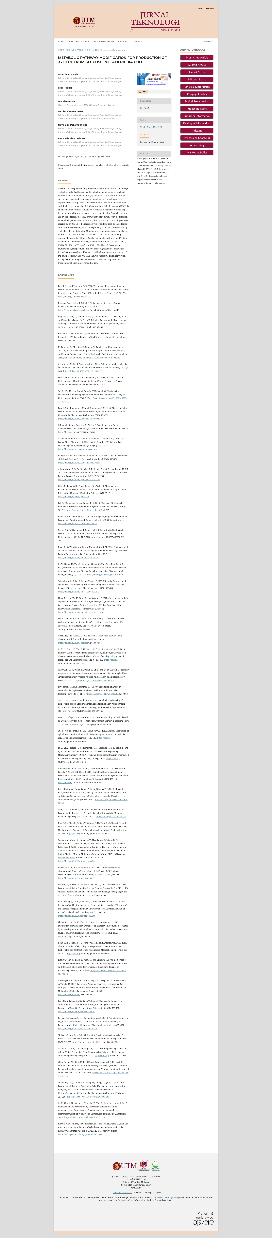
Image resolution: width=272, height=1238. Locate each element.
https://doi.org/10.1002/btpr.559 (111, 816)
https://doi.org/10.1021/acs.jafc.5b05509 (76, 915)
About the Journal (79, 41)
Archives (123, 41)
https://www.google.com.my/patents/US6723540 (80, 1134)
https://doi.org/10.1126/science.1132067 (76, 1011)
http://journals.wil (66, 857)
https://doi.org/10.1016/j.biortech (73, 642)
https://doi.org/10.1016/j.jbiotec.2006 (103, 694)
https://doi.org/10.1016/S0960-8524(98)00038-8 (80, 418)
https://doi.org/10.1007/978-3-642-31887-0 (77, 523)
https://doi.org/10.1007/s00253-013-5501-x (94, 680)
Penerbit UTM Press (122, 1192)
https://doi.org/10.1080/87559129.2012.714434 (79, 462)
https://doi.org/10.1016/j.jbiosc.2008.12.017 (78, 591)
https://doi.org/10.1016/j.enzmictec (74, 612)
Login (199, 8)
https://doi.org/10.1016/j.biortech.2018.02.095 (88, 1096)
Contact (137, 41)
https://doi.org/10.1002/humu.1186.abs (76, 861)
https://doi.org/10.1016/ (80, 724)
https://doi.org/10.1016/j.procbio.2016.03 (86, 510)
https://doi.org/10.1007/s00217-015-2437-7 (82, 371)
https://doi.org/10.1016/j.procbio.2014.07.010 (79, 479)
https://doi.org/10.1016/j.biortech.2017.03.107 (85, 1117)
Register (210, 8)
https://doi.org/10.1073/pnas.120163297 (76, 878)
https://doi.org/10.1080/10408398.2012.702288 (97, 357)
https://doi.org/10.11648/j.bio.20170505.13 (107, 574)
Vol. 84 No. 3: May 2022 (88, 50)
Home (61, 41)
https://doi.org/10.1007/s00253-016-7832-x (77, 1028)
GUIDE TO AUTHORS (104, 41)
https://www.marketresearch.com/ (74, 310)
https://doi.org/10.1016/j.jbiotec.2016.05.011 (78, 557)
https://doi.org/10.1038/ (69, 994)
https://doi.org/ (65, 296)
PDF (143, 91)
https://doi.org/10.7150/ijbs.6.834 (73, 496)
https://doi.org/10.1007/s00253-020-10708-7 (78, 449)
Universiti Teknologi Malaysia (168, 1197)
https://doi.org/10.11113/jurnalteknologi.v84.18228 (86, 156)
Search (207, 41)
